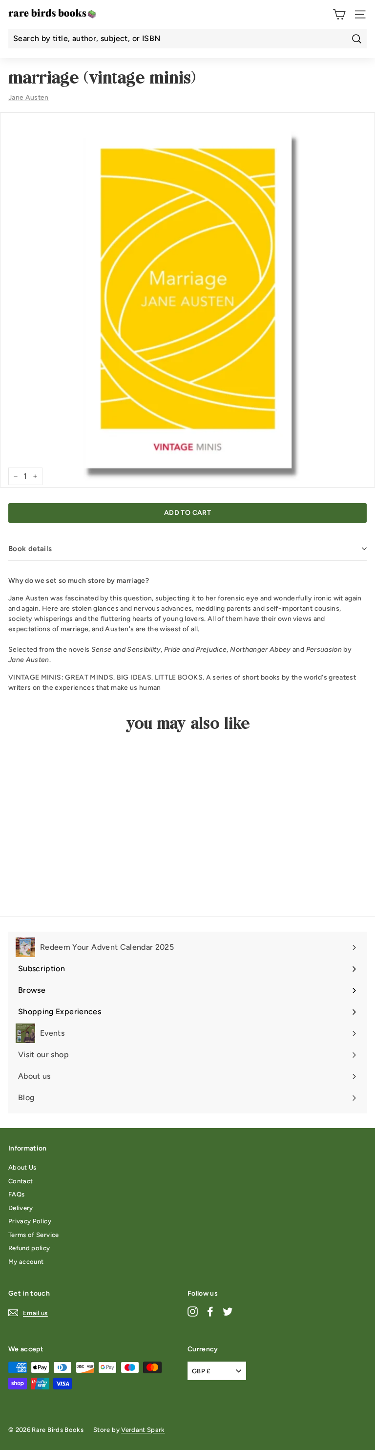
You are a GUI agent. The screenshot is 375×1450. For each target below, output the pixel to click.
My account (26, 1261)
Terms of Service (33, 1234)
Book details (30, 548)
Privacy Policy (29, 1221)
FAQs (16, 1194)
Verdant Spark (143, 1429)
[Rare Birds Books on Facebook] (210, 1311)
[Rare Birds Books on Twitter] (228, 1311)
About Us (22, 1167)
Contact (20, 1181)
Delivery (20, 1208)
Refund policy (29, 1248)
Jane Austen (28, 97)
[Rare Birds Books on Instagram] (193, 1311)
